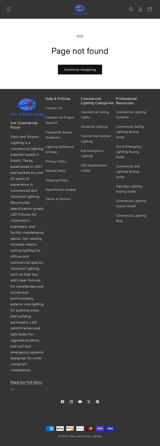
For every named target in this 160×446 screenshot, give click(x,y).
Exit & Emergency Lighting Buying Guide (129, 152)
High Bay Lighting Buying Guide (129, 188)
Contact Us (54, 108)
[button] (8, 9)
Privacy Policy (56, 161)
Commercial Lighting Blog (131, 218)
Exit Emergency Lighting (92, 153)
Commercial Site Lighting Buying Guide (128, 171)
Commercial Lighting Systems (131, 114)
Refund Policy (56, 170)
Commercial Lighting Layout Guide (131, 203)
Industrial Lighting (94, 126)
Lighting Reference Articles (60, 149)
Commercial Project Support (60, 120)
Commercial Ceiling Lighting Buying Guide (130, 132)
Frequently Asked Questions (59, 134)
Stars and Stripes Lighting (85, 436)
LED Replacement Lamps (94, 167)
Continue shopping (80, 70)
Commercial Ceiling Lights (95, 114)
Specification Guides (61, 189)
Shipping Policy (57, 180)
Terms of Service (58, 199)
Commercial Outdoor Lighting (96, 138)
